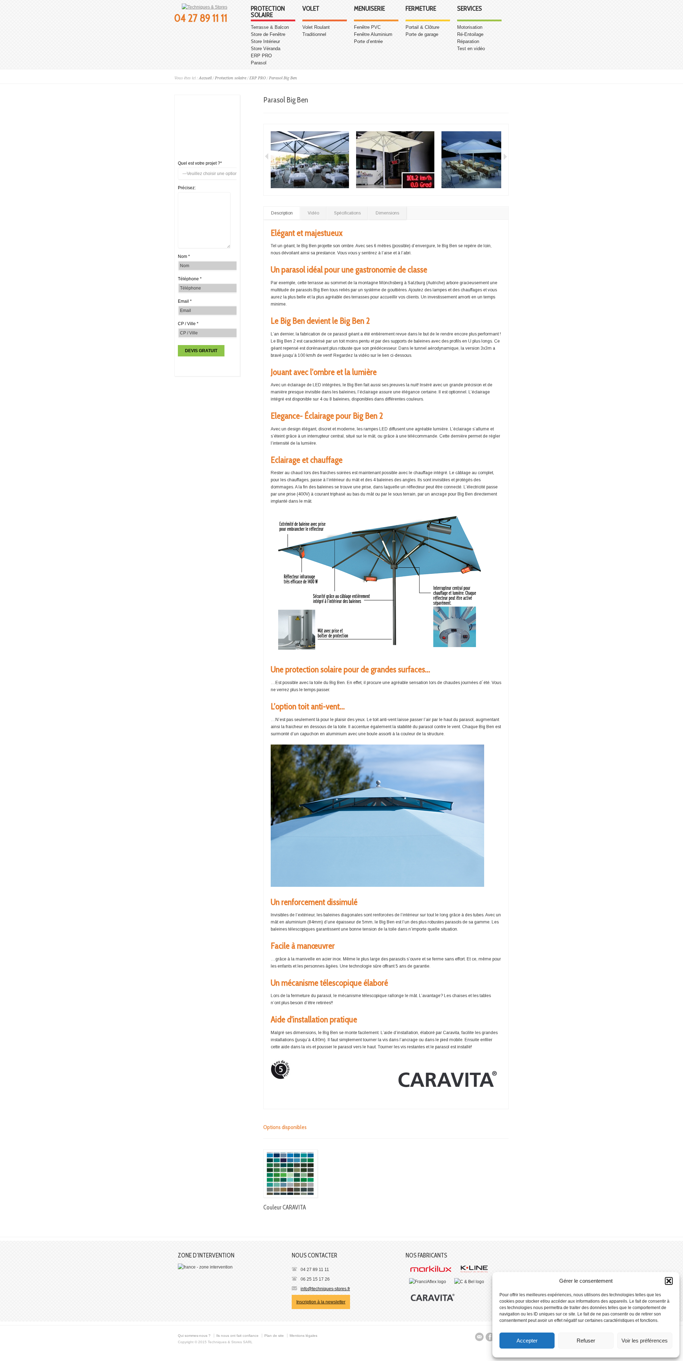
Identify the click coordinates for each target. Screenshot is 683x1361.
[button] (668, 1281)
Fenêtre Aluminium (373, 34)
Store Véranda (265, 48)
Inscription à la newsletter (320, 1301)
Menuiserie (369, 8)
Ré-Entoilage (470, 34)
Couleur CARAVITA (284, 1207)
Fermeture (421, 8)
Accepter (527, 1341)
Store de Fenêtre (268, 34)
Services (469, 8)
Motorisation (469, 27)
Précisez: (187, 187)
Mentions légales (303, 1336)
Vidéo (313, 213)
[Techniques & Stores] (204, 7)
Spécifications (347, 213)
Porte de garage (422, 34)
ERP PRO (261, 55)
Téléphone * (190, 278)
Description (282, 213)
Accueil (205, 78)
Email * (185, 301)
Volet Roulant (316, 27)
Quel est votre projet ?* (200, 163)
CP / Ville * (188, 323)
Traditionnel (314, 34)
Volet (310, 8)
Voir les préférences (644, 1341)
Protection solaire (268, 12)
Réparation (468, 41)
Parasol (258, 62)
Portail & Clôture (422, 27)
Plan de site (274, 1336)
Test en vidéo (471, 48)
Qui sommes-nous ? (194, 1336)
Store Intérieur (265, 41)
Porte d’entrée (368, 41)
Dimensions (387, 213)
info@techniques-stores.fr (325, 1288)
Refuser (586, 1341)
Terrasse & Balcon (270, 27)
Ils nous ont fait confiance (237, 1336)
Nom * (184, 256)
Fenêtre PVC (367, 27)
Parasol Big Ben (283, 78)
